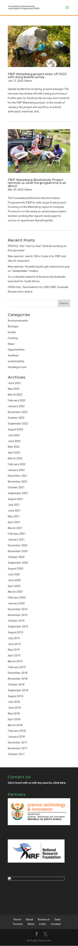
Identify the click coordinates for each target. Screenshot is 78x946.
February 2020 (17, 597)
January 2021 (16, 539)
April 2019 (14, 655)
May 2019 (14, 649)
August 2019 (15, 632)
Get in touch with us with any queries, (37, 782)
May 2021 (14, 516)
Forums (18, 923)
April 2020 (14, 586)
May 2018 (14, 713)
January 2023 (16, 406)
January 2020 (16, 603)
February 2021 (17, 533)
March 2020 (15, 591)
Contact (56, 923)
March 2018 (15, 725)
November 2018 (17, 678)
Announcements (18, 320)
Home (17, 919)
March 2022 (15, 458)
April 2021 (14, 522)
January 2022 (16, 470)
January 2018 (16, 736)
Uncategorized (17, 367)
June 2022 (14, 441)
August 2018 (15, 696)
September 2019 (18, 626)
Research (44, 919)
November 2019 (17, 615)
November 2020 (17, 551)
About (29, 919)
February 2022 (17, 464)
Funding (13, 338)
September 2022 (18, 423)
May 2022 (14, 446)
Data (57, 919)
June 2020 (14, 580)
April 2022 (14, 452)
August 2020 (15, 568)
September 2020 (18, 562)
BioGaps (13, 326)
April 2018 (14, 719)
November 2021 (17, 481)
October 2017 (16, 754)
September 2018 (18, 690)
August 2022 (15, 429)
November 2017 (17, 748)
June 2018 (14, 707)
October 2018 (16, 684)
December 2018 (17, 672)
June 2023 (14, 383)
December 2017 (17, 742)
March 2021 (15, 528)
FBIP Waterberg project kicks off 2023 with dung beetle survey (37, 75)
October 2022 (16, 417)
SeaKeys (13, 355)
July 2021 (14, 504)
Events (12, 332)
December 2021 (17, 475)
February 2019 (17, 667)
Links (42, 923)
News (28, 80)
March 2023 (15, 394)
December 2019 (17, 609)
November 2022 (17, 412)
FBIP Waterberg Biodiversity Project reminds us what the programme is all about (37, 183)
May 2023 (14, 388)
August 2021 (15, 499)
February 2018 (17, 730)
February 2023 (17, 400)
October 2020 (16, 557)
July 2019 (14, 638)
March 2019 (15, 661)
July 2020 (14, 574)
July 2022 (14, 435)
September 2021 (18, 493)
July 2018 (14, 701)
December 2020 (17, 545)
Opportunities (16, 349)
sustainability (16, 361)
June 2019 (14, 644)
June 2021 (14, 510)
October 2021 (16, 487)
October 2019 (16, 620)
